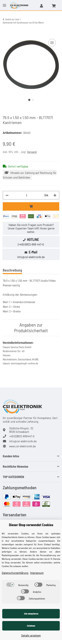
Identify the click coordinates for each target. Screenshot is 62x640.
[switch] (10, 585)
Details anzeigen (31, 635)
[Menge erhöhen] (55, 195)
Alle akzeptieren (31, 613)
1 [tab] (29, 100)
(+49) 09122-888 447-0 (31, 244)
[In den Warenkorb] (5, 34)
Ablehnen (31, 625)
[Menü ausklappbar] (4, 2)
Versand (32, 152)
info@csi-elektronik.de (31, 257)
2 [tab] (33, 100)
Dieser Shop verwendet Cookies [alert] (31, 525)
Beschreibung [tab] (12, 270)
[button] (41, 5)
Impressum (37, 573)
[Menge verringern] (7, 195)
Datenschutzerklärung (15, 573)
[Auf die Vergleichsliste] (52, 42)
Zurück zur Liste (12, 19)
